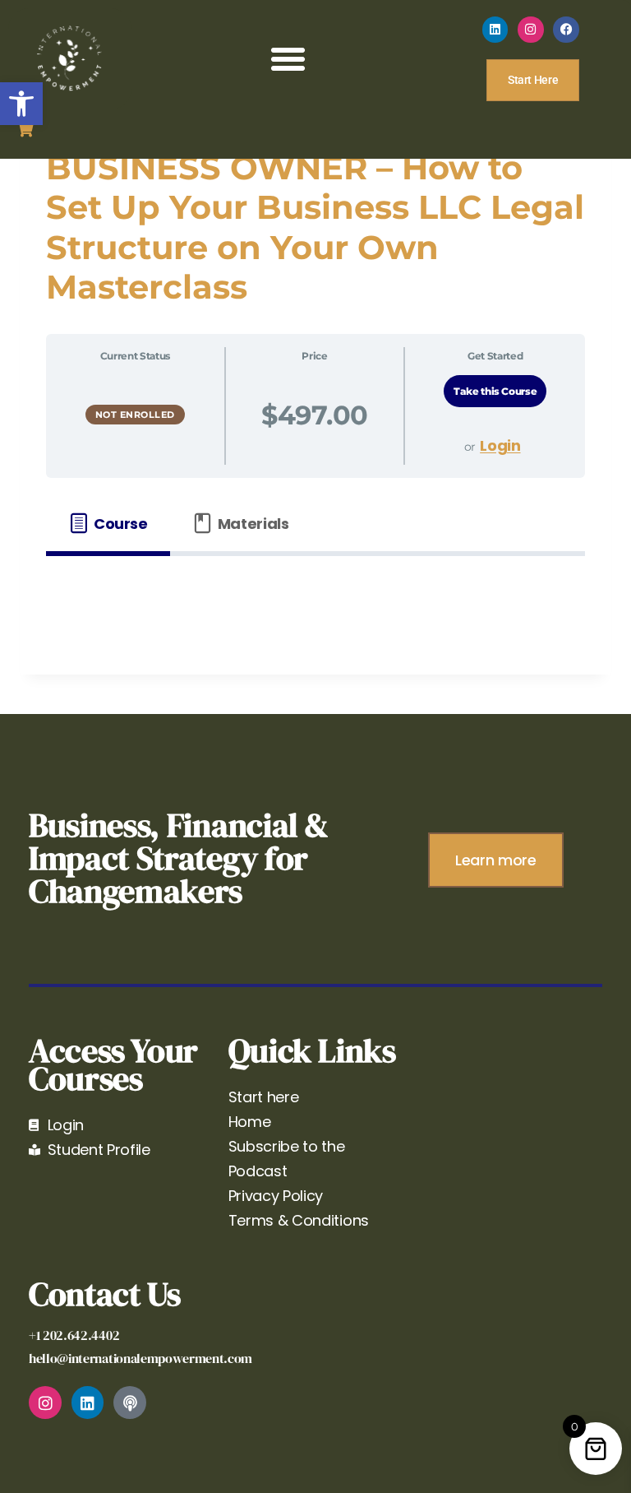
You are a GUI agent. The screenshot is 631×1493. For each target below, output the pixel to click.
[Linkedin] (495, 29)
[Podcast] (129, 1402)
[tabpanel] (315, 595)
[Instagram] (531, 29)
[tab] (108, 523)
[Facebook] (566, 29)
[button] (21, 103)
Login (500, 445)
